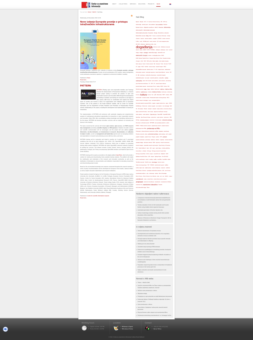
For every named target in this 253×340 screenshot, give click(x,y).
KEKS (161, 86)
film (154, 63)
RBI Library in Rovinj (127, 329)
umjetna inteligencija (156, 167)
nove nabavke (159, 106)
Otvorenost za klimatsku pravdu (142, 122)
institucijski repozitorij (150, 72)
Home (89, 12)
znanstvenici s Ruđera (166, 181)
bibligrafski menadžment (149, 27)
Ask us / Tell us (157, 329)
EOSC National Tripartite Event (142, 58)
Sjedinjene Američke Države (141, 156)
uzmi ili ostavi (167, 170)
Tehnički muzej (148, 162)
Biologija (155, 32)
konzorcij (138, 94)
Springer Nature (158, 156)
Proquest (153, 136)
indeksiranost (167, 69)
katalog (158, 86)
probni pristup (162, 134)
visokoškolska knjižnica (141, 173)
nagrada (153, 103)
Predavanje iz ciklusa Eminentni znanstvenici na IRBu (147, 131)
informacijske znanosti (140, 72)
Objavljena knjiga (142, 293)
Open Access (153, 114)
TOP (148, 165)
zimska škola (150, 179)
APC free (165, 21)
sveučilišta (159, 159)
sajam (153, 148)
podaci (167, 122)
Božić (150, 35)
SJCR (167, 153)
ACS (145, 21)
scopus (151, 153)
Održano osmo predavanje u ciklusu (147, 290)
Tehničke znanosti (140, 162)
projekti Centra (148, 136)
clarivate (142, 38)
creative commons (166, 38)
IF (154, 69)
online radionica (139, 114)
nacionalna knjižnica (156, 100)
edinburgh (158, 49)
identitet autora (150, 69)
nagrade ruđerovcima (160, 103)
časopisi (160, 184)
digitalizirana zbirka (149, 44)
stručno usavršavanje (140, 159)
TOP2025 (152, 165)
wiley (158, 176)
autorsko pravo (145, 24)
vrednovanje (151, 173)
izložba (166, 78)
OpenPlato (119, 155)
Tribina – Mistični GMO (144, 282)
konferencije (169, 91)
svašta (155, 159)
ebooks (141, 49)
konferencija (163, 91)
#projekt (141, 21)
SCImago (149, 151)
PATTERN (85, 85)
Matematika (159, 94)
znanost (139, 182)
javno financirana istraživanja (142, 83)
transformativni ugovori (159, 165)
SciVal (147, 153)
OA (136, 108)
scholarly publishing (166, 148)
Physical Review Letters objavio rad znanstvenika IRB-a (153, 312)
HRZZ (165, 66)
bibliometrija (167, 27)
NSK (171, 106)
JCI (149, 83)
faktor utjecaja (139, 63)
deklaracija (143, 44)
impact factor (161, 69)
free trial (166, 63)
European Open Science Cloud (156, 58)
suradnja (151, 159)
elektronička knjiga (153, 52)
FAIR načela (149, 61)
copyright (155, 38)
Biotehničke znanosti (140, 35)
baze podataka (159, 24)
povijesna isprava (165, 125)
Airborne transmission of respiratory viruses (149, 230)
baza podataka (152, 24)
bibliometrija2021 (139, 30)
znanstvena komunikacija (148, 181)
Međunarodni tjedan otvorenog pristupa (158, 97)
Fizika (162, 63)
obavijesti (154, 108)
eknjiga (137, 52)
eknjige (141, 52)
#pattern (137, 21)
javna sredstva (155, 80)
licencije (149, 94)
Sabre (148, 148)
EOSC (162, 55)
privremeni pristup (153, 134)
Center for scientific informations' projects (98, 196)
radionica (153, 139)
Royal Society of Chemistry (164, 145)
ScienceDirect (139, 151)
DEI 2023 (138, 44)
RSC (137, 148)
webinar (156, 173)
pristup (146, 134)
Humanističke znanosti (141, 69)
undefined (168, 167)
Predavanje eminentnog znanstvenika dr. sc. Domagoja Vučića (154, 315)
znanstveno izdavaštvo (150, 184)
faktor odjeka (155, 61)
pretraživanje (166, 131)
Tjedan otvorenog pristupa (141, 165)
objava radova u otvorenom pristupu (164, 108)
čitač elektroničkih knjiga (141, 187)
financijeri (158, 63)
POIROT (137, 125)
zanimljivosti (139, 179)
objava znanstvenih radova (141, 111)
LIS (155, 94)
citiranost (138, 38)
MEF (171, 94)
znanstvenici (157, 181)
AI (147, 21)
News (88, 78)
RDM (154, 142)
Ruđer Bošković (142, 148)
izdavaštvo (161, 77)
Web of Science (139, 176)
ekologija (146, 52)
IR (136, 75)
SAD (151, 148)
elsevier (150, 55)
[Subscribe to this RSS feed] (132, 16)
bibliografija (161, 27)
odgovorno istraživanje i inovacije (160, 111)
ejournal (170, 49)
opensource (166, 117)
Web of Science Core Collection (149, 176)
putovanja (147, 139)
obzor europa (150, 111)
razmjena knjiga (139, 142)
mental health (138, 97)
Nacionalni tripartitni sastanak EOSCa (143, 103)
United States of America (141, 170)
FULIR (169, 63)
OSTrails (137, 120)
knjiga (145, 89)
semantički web (157, 153)
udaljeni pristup (148, 167)
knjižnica (162, 89)
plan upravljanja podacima (160, 122)
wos (163, 176)
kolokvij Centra (156, 92)
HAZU (142, 66)
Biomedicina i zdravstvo (163, 32)
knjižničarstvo (144, 92)
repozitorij (158, 142)
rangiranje (162, 139)
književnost (157, 89)
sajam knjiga (158, 148)
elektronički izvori (161, 52)
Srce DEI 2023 (165, 156)
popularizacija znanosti (156, 125)
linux (152, 94)
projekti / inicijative (140, 136)
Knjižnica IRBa (168, 89)
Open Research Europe (145, 117)
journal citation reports (141, 86)
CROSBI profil (146, 41)
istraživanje (142, 75)
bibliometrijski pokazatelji (149, 30)
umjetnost (163, 167)
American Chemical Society (154, 21)
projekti (170, 134)
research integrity (139, 145)
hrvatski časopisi (159, 66)
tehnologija (154, 162)
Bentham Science (139, 27)
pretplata (161, 131)
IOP (170, 72)
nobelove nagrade (151, 106)
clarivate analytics (148, 38)
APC (161, 21)
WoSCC (166, 176)
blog (147, 35)
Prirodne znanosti (140, 134)
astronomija (138, 24)
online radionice (146, 114)
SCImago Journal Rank (140, 153)
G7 (136, 66)
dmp (155, 44)
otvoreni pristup (167, 120)
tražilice (166, 165)
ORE (171, 117)
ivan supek (147, 77)
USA (163, 170)
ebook (137, 49)
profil (167, 134)
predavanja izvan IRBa (141, 128)
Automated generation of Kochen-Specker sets (150, 210)
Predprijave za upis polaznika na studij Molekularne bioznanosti (155, 296)
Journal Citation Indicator (161, 83)
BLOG (94, 12)
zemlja (145, 179)
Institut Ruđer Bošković (160, 72)
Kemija (165, 86)
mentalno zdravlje (145, 97)
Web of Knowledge (163, 173)
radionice (157, 139)
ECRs (148, 49)
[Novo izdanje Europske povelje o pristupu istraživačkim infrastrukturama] (95, 69)
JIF (154, 83)
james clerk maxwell (147, 80)
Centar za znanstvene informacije (159, 35)
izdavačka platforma (154, 77)
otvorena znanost (144, 120)
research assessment (164, 142)
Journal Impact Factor (151, 86)
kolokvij (149, 91)
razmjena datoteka (168, 139)
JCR (152, 83)
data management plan (164, 41)
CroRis (137, 41)
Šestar (148, 187)
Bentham (165, 24)
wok (161, 176)
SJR (149, 156)
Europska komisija (166, 58)
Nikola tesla (144, 106)
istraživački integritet (161, 75)
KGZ (168, 86)
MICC (168, 97)
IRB (138, 75)
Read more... (83, 80)
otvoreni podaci (158, 120)
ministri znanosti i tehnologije (142, 100)
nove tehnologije (165, 106)
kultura (143, 94)
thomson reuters (161, 162)
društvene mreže (156, 46)
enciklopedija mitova (156, 55)
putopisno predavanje (140, 139)
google (139, 66)
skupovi (152, 156)
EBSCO (144, 49)
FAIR (145, 61)
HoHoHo (146, 66)
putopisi (165, 136)
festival (144, 63)
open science (160, 117)
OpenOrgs (138, 117)
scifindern (144, 151)
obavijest (150, 108)
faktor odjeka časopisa (164, 61)
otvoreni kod (151, 120)
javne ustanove (162, 80)
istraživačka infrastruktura (151, 75)
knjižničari (138, 91)
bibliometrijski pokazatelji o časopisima (144, 32)
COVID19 (159, 38)
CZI (158, 41)
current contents (152, 41)
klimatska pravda (139, 89)
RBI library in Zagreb (127, 326)
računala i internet (148, 142)
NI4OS (170, 103)
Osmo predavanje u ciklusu (145, 304)
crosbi (141, 41)
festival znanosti (149, 63)
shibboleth (163, 153)
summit (147, 159)
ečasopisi (138, 61)
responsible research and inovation (151, 145)
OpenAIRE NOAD (166, 114)
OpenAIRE (159, 114)
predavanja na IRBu (153, 128)
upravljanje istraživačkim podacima (154, 170)
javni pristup (168, 80)
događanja (144, 47)
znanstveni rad (139, 184)
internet (167, 72)
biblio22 (156, 27)
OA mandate (140, 108)
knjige (148, 89)
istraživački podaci (140, 77)
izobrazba (139, 80)
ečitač (142, 61)
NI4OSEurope (139, 106)
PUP (161, 136)
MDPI (163, 94)
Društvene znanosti (165, 46)
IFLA (156, 69)
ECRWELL (153, 49)
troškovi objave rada (140, 167)
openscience (153, 117)
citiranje (168, 35)
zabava (170, 176)
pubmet (157, 136)
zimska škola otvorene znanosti (160, 179)
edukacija (162, 49)
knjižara (152, 89)
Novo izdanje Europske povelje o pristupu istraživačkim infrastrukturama (104, 23)
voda (147, 173)
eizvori (167, 49)
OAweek (145, 108)
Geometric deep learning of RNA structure (149, 246)
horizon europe (152, 66)
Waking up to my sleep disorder (146, 243)
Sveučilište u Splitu (166, 159)
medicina (167, 94)
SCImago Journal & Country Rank (159, 151)
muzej (150, 100)
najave (167, 103)
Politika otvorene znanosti (145, 125)
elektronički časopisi (142, 55)
